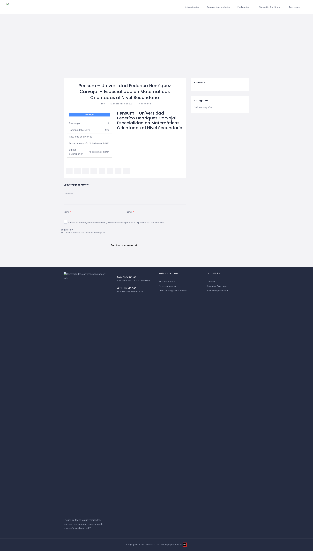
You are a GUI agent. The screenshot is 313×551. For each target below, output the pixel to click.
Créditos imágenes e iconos (172, 290)
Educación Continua (269, 7)
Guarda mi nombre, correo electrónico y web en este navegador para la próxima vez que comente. (116, 222)
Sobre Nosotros (167, 281)
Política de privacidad (217, 290)
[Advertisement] (156, 53)
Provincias (294, 7)
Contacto (211, 281)
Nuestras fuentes (167, 286)
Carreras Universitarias (218, 7)
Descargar (89, 114)
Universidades (192, 7)
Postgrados (244, 7)
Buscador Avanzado (217, 286)
